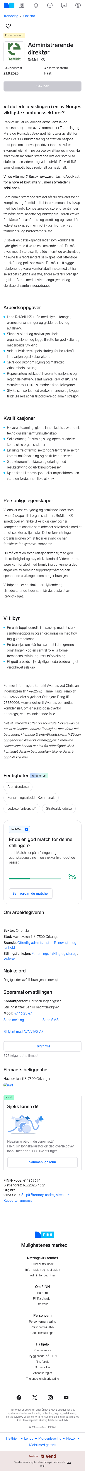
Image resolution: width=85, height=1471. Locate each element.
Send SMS (50, 1020)
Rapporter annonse (17, 1200)
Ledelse (9, 958)
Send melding (13, 1020)
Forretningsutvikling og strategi (54, 954)
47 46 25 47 (23, 1013)
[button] (8, 26)
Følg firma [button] (43, 1046)
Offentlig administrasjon (35, 943)
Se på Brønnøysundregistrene (43, 1195)
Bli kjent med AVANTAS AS (23, 1032)
